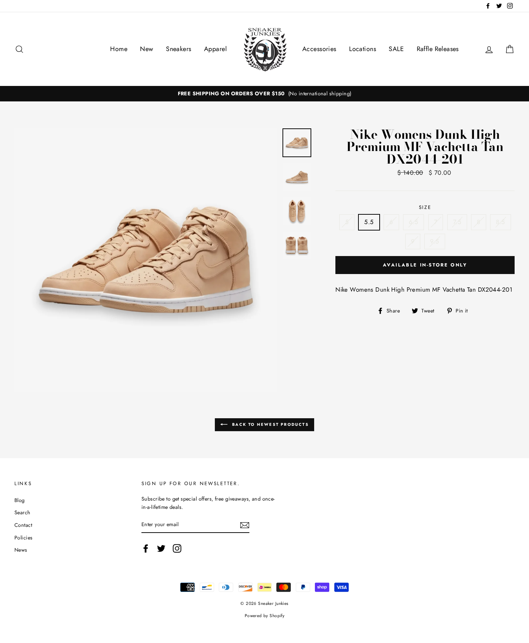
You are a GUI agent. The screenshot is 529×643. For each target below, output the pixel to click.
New (146, 49)
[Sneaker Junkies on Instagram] (177, 548)
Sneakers (178, 49)
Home (118, 49)
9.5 (434, 241)
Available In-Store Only (425, 264)
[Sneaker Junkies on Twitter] (161, 548)
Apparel (215, 49)
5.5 (369, 222)
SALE (396, 49)
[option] (264, 94)
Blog (19, 500)
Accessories (319, 49)
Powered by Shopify (265, 615)
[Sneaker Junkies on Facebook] (145, 548)
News (20, 549)
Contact (23, 525)
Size (425, 207)
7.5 (457, 222)
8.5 (500, 222)
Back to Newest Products (269, 424)
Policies (23, 537)
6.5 (413, 222)
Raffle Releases (438, 49)
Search (22, 512)
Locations (362, 49)
